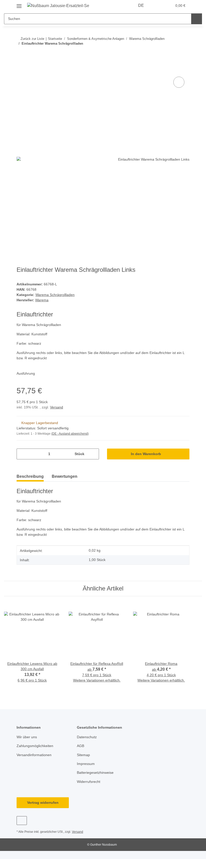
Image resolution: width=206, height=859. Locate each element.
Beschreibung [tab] (30, 476)
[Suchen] (196, 18)
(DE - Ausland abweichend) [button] (70, 433)
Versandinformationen (34, 755)
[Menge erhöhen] (93, 454)
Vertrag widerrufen (43, 803)
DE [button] (141, 5)
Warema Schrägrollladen (55, 295)
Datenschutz (87, 737)
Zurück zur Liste (32, 39)
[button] (157, 6)
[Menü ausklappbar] (19, 4)
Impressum (86, 764)
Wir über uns (27, 737)
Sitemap (83, 755)
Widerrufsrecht (88, 782)
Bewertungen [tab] (64, 476)
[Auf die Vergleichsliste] (178, 82)
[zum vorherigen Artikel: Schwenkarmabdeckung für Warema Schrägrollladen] (173, 53)
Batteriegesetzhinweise (95, 773)
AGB (80, 746)
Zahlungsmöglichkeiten (35, 746)
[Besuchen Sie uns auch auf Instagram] (22, 820)
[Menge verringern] (22, 454)
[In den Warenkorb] (21, 70)
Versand (56, 407)
